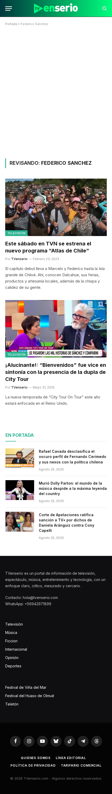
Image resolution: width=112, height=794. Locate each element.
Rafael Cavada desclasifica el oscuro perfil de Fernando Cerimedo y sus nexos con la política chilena (72, 456)
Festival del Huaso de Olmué (29, 695)
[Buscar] (104, 8)
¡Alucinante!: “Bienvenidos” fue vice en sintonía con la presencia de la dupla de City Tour (55, 372)
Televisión (16, 233)
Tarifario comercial (81, 765)
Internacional (16, 649)
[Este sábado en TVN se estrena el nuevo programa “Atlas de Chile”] (56, 207)
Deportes (13, 666)
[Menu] (8, 8)
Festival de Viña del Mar (25, 687)
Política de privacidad (32, 765)
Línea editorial (71, 758)
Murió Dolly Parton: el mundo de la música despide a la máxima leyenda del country (73, 488)
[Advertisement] (56, 91)
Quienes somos (36, 758)
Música (11, 632)
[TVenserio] (56, 8)
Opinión (11, 657)
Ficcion (11, 641)
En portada (19, 435)
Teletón (11, 704)
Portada (11, 24)
